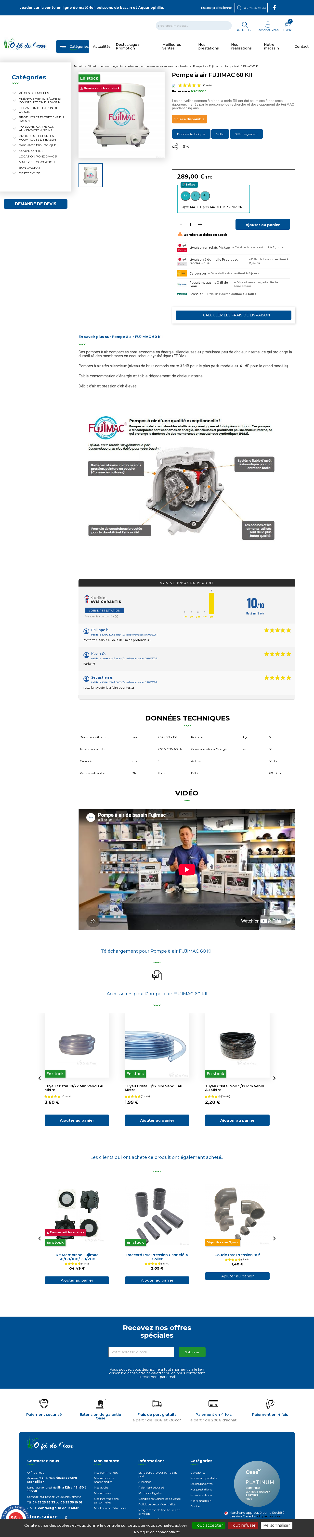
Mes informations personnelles (106, 1500)
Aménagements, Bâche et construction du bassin (40, 100)
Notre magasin (200, 1500)
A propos (144, 1482)
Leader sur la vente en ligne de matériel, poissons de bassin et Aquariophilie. (91, 7)
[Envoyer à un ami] (186, 148)
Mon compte (106, 1460)
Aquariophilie (31, 151)
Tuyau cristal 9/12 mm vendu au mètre (153, 1088)
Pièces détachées (34, 93)
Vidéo (220, 134)
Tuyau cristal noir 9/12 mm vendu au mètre (235, 1088)
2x (185, 195)
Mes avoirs (101, 1487)
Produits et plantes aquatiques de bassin (37, 137)
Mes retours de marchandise (104, 1480)
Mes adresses (102, 1493)
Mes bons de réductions (110, 1508)
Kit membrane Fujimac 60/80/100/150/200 (77, 1256)
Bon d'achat (29, 167)
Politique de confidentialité (156, 1504)
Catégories (197, 1472)
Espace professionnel (217, 8)
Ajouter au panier (263, 224)
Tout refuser (243, 1525)
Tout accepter (209, 1525)
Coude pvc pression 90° (237, 1254)
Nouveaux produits (203, 1478)
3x (195, 195)
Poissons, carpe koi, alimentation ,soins (36, 128)
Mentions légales (149, 1493)
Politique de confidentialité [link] (157, 1532)
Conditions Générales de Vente (159, 1499)
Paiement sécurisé (151, 1487)
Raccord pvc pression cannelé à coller (157, 1256)
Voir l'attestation (104, 610)
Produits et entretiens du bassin (41, 119)
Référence (181, 91)
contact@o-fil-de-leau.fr (58, 1508)
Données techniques (191, 134)
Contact (196, 1506)
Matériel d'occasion (37, 162)
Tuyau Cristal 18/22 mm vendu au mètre (75, 1088)
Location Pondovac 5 (38, 156)
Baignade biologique (37, 145)
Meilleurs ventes (201, 1484)
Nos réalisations (201, 1495)
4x (205, 195)
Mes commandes (106, 1472)
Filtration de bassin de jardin (38, 109)
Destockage (29, 173)
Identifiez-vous (268, 30)
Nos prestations (201, 1489)
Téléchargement (246, 134)
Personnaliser (276, 1525)
